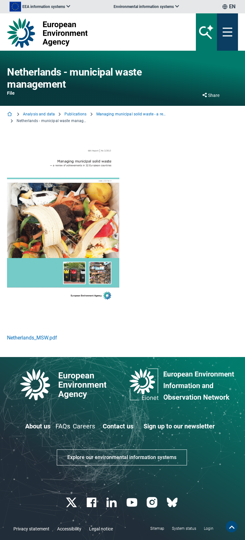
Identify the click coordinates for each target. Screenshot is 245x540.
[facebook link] (92, 502)
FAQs (63, 426)
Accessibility (69, 528)
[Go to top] (231, 526)
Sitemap (157, 528)
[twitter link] (72, 502)
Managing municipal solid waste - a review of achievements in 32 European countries (131, 114)
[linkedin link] (112, 502)
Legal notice (101, 528)
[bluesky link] (173, 502)
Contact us (118, 426)
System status (184, 528)
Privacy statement (31, 528)
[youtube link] (132, 502)
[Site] (82, 33)
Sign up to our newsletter (179, 426)
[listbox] (40, 6)
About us (37, 426)
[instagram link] (153, 502)
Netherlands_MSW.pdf (32, 338)
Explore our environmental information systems (121, 457)
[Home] (10, 114)
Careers (84, 426)
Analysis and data (39, 114)
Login (208, 528)
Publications (75, 114)
